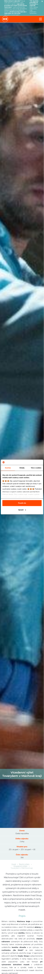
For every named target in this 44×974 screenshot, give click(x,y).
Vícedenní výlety (20, 866)
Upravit (20, 510)
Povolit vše (22, 503)
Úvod (13, 864)
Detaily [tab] (22, 468)
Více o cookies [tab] (36, 468)
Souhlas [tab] (8, 468)
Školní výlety (24, 864)
